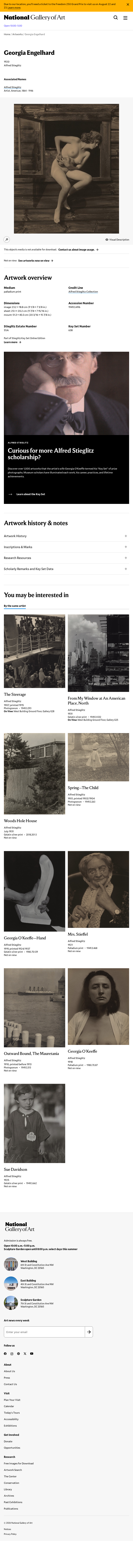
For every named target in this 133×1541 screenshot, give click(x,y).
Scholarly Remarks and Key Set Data (28, 569)
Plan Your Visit (12, 1399)
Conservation (11, 1482)
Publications (11, 1508)
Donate (8, 1441)
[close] (128, 4)
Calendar (9, 1406)
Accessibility (11, 1419)
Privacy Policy (10, 1534)
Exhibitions (10, 1425)
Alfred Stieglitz (12, 87)
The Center (10, 1476)
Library (8, 1489)
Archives (9, 1495)
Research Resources (17, 558)
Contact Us (10, 1384)
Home (7, 34)
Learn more (14, 7)
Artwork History (15, 536)
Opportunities (12, 1447)
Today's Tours (12, 1412)
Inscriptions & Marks (18, 547)
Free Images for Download (19, 1463)
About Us (9, 1371)
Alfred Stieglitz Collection (83, 291)
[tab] (15, 606)
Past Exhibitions (13, 1502)
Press (7, 1377)
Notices (7, 1529)
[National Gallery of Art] (66, 1226)
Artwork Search (13, 1469)
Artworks (17, 34)
